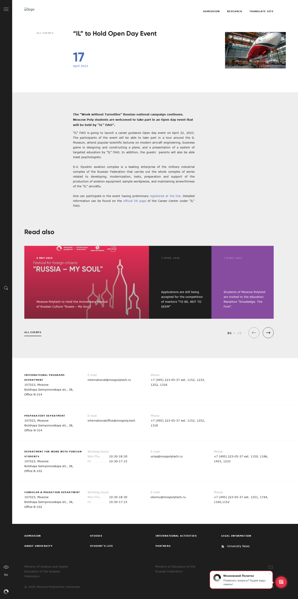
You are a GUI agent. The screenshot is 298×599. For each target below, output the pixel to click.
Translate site (261, 11)
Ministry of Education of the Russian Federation (175, 569)
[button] (268, 332)
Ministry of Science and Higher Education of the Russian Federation (46, 571)
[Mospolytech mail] (270, 567)
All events (45, 33)
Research (234, 11)
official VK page (134, 201)
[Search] (6, 288)
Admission (211, 11)
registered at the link (165, 196)
